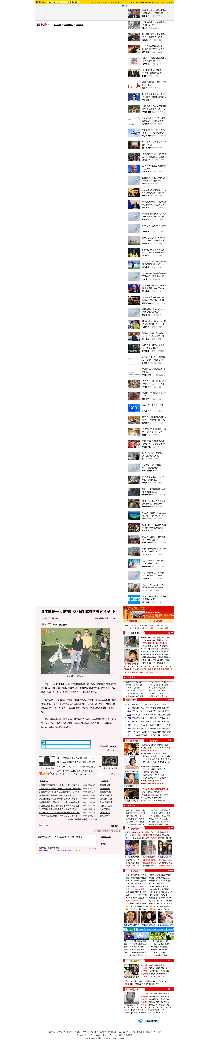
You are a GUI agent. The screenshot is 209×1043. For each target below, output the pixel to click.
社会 (129, 735)
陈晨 (144, 657)
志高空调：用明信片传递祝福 (135, 628)
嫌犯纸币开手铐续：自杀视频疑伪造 (156, 762)
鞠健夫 (145, 637)
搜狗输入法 (61, 1032)
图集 (151, 628)
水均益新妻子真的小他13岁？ (161, 704)
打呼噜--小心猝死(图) (134, 685)
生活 (129, 715)
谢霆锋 (103, 684)
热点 (129, 728)
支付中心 (70, 1032)
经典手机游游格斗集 (153, 838)
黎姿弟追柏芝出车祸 (165, 925)
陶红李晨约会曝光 (131, 772)
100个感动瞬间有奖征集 (135, 898)
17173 (63, 2)
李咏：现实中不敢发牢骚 (138, 906)
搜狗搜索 (45, 773)
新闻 (129, 722)
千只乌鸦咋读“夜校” (139, 711)
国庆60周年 (140, 672)
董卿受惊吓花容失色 (156, 965)
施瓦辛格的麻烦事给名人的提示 (158, 654)
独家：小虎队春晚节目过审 (160, 875)
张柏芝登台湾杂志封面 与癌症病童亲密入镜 (58, 816)
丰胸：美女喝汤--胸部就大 (160, 822)
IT (118, 2)
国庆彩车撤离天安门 (153, 613)
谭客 (144, 652)
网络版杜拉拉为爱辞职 (158, 895)
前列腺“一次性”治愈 (157, 693)
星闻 (151, 625)
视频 (137, 2)
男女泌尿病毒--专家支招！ (136, 819)
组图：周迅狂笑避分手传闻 (136, 875)
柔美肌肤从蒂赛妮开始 (134, 693)
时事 (129, 732)
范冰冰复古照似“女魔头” (158, 977)
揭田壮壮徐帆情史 (132, 857)
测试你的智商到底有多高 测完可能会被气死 (76, 762)
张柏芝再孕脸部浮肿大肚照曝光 (158, 657)
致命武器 (157, 753)
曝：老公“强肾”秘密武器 (135, 825)
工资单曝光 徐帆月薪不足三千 (153, 769)
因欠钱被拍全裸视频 (131, 649)
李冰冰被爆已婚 (149, 857)
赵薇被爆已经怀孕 (132, 860)
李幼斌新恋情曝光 (165, 860)
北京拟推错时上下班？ (140, 708)
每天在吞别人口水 (131, 1005)
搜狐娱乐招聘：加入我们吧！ (161, 901)
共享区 (128, 838)
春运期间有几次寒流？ (140, 715)
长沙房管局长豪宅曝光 (140, 722)
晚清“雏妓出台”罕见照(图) (160, 889)
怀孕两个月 (105, 812)
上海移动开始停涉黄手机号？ (161, 725)
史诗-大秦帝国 (147, 753)
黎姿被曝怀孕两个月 (131, 925)
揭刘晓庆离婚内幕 (149, 860)
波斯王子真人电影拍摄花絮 (136, 904)
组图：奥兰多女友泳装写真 (160, 881)
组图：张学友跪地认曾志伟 (160, 878)
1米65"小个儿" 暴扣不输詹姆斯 (154, 801)
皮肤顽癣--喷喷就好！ (158, 688)
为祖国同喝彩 (132, 621)
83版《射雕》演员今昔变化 (136, 895)
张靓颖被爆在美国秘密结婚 (160, 649)
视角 (129, 711)
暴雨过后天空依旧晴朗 (154, 1013)
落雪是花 (145, 660)
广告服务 (86, 1032)
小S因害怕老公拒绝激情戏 (160, 660)
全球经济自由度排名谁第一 (160, 718)
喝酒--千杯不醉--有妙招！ (160, 825)
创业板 (132, 672)
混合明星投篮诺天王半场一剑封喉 (155, 795)
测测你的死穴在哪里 (109, 768)
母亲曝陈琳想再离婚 (131, 786)
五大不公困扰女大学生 (140, 725)
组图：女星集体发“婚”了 (159, 886)
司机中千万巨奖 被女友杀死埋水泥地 (156, 748)
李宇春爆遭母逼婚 (132, 863)
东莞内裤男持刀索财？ (140, 732)
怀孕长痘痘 (105, 788)
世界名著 (148, 835)
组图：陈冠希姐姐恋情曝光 (136, 881)
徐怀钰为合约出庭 (148, 925)
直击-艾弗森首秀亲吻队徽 (152, 798)
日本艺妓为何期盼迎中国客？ (161, 732)
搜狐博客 (134, 633)
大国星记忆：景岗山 (162, 625)
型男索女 (144, 1005)
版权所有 (129, 1035)
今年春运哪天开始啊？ (140, 735)
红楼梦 (167, 832)
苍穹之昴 (131, 757)
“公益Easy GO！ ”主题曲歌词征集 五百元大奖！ (150, 981)
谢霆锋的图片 (106, 799)
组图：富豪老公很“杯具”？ (136, 886)
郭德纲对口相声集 (138, 832)
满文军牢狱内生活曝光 (161, 906)
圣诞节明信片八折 (132, 866)
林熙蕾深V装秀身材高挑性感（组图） (146, 984)
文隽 (144, 640)
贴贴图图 (144, 996)
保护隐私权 (112, 1032)
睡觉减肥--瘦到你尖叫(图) (135, 813)
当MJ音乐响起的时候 (161, 909)
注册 (45, 850)
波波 (144, 663)
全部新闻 (149, 1032)
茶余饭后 (134, 871)
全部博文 (157, 1032)
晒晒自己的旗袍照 (139, 1013)
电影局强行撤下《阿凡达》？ (161, 735)
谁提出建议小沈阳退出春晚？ (161, 722)
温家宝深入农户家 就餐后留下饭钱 (155, 745)
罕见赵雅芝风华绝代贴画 (158, 974)
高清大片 (154, 741)
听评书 (128, 832)
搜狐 (50, 2)
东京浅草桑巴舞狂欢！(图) (136, 892)
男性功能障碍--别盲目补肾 (160, 816)
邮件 (148, 2)
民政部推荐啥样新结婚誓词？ (161, 728)
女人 (132, 2)
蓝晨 (144, 654)
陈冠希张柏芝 (106, 795)
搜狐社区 (134, 961)
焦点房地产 (70, 2)
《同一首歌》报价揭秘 (137, 909)
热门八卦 (144, 965)
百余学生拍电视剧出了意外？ (161, 715)
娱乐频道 (57, 25)
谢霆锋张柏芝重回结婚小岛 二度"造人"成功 (58, 799)
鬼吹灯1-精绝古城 (138, 835)
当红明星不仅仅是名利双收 (159, 999)
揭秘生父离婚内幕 (165, 857)
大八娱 (145, 646)
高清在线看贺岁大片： (151, 751)
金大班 (163, 753)
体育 (98, 2)
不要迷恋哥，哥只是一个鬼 (159, 994)
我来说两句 (99, 618)
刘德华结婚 (158, 672)
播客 (143, 2)
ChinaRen (56, 2)
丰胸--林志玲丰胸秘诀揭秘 (136, 810)
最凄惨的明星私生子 (131, 977)
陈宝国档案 (105, 816)
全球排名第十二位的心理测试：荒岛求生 (75, 771)
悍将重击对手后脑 (131, 801)
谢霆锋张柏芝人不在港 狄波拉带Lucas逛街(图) (59, 802)
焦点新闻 (144, 994)
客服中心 (94, 1032)
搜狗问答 (131, 700)
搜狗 (77, 2)
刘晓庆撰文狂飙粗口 (150, 772)
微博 (158, 2)
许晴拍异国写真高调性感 (158, 968)
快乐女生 (149, 672)
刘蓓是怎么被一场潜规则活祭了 (158, 652)
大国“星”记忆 (157, 621)
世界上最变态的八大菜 (91, 766)
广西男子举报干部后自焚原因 (158, 711)
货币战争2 (165, 835)
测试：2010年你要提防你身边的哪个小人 (75, 758)
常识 (129, 718)
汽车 (122, 2)
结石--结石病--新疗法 (134, 691)
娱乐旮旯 (144, 999)
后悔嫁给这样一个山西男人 (159, 1002)
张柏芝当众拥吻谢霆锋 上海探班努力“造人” (58, 809)
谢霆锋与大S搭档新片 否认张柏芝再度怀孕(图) (59, 792)
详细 (158, 617)
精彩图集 (127, 984)
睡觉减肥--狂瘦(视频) (134, 682)
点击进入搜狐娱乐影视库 (135, 901)
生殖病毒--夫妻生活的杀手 (160, 810)
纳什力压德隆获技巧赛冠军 (152, 792)
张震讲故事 (160, 832)
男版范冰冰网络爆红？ (140, 728)
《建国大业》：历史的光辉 (159, 971)
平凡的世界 (157, 835)
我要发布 (115, 826)
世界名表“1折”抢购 (133, 688)
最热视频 (134, 741)
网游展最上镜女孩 (131, 664)
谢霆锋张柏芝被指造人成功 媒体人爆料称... (58, 795)
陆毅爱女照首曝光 (165, 863)
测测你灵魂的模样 (47, 768)
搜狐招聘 (78, 1032)
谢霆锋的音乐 (106, 792)
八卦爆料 (144, 968)
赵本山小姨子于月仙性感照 (158, 646)
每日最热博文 (138, 669)
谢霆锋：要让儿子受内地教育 (153, 775)
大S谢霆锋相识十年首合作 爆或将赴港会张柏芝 (60, 788)
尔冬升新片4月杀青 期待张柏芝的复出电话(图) (59, 812)
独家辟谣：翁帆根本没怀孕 (160, 898)
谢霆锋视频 (105, 785)
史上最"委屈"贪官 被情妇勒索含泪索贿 (156, 759)
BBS (163, 2)
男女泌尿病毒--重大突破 (159, 685)
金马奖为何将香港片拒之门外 (157, 640)
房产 (127, 2)
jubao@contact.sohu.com (114, 1038)
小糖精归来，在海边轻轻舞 (159, 1005)
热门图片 (144, 977)
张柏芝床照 (105, 809)
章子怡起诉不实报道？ (140, 704)
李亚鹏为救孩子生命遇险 (151, 766)
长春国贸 (145, 649)
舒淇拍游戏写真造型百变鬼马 (161, 904)
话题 (129, 725)
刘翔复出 (147, 669)
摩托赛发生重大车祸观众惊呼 (161, 892)
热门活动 (127, 981)
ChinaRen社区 (134, 989)
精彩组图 (144, 974)
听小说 (128, 835)
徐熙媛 (90, 684)
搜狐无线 (135, 828)
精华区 (103, 840)
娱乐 (106, 2)
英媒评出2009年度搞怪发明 (159, 996)
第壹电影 (144, 971)
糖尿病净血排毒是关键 (134, 696)
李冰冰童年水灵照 (161, 628)
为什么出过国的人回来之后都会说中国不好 (148, 1010)
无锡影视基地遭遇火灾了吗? (160, 708)
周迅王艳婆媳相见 (149, 863)
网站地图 (140, 1032)
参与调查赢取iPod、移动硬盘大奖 (155, 778)
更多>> (170, 633)
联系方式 (103, 1032)
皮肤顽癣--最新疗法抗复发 (160, 813)
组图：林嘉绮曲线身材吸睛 (136, 878)
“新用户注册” (67, 850)
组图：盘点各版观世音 (158, 884)
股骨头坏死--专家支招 (158, 696)
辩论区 (103, 844)
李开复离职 (156, 669)
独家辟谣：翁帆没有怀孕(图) (159, 637)
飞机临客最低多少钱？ (140, 718)
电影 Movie (68, 25)
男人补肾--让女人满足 (158, 682)
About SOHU (123, 1032)
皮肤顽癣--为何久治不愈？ (136, 822)
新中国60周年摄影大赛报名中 (135, 625)
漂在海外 (127, 1010)
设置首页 (51, 1032)
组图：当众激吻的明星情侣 (136, 884)
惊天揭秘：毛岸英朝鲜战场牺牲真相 (156, 756)
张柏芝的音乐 (106, 802)
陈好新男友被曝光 (165, 866)
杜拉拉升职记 (150, 832)
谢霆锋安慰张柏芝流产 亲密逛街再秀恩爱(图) (59, 806)
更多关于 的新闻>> (82, 819)
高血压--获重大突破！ (158, 691)
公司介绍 (132, 1032)
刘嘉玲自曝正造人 (149, 866)
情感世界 (144, 1002)
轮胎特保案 (165, 669)
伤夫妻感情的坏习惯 (133, 816)
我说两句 (170, 2)
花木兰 (162, 751)
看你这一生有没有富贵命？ (69, 766)
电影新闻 (79, 25)
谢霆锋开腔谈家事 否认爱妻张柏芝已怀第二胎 (59, 785)
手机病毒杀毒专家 (138, 838)
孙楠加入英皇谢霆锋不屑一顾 (157, 663)
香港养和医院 (106, 806)
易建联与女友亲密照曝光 (151, 781)
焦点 (129, 708)
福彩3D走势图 (166, 838)
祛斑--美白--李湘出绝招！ (160, 819)
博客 (153, 2)
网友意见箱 (152, 1021)
